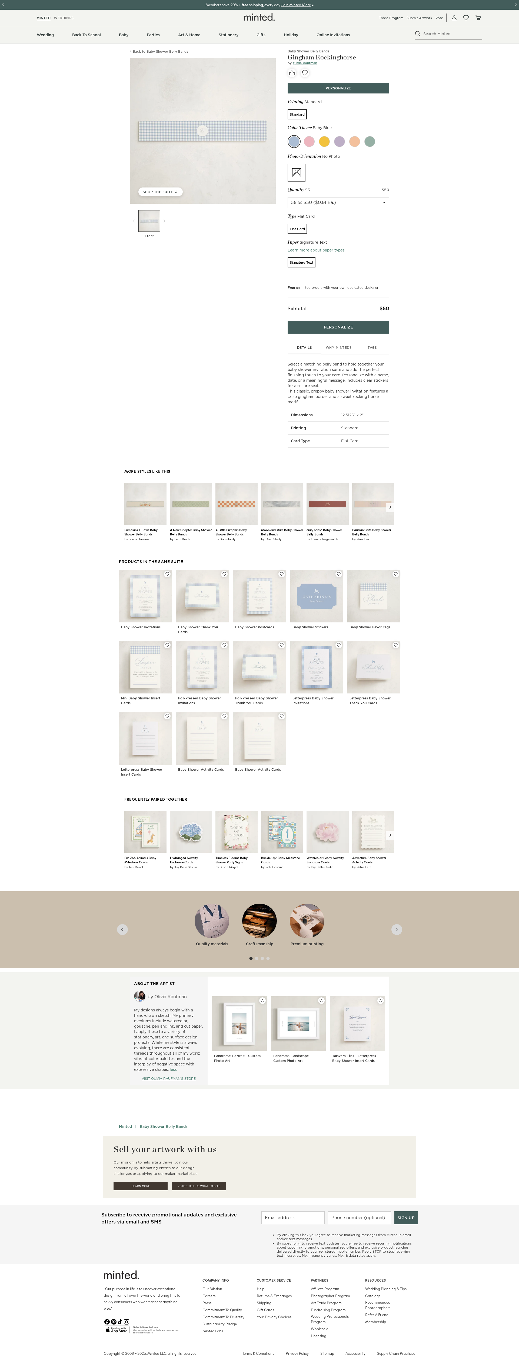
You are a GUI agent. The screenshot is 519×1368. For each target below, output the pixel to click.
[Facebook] (107, 1321)
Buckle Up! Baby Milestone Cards (280, 860)
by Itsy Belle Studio (183, 867)
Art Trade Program (326, 1302)
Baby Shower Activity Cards (201, 769)
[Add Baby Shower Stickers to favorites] (338, 574)
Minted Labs (212, 1330)
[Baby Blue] (294, 141)
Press (206, 1302)
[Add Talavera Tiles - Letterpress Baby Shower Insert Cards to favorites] (380, 1000)
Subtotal (297, 308)
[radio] (297, 114)
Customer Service (274, 1280)
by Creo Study (271, 539)
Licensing (318, 1335)
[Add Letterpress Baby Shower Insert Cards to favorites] (167, 716)
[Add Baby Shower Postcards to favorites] (281, 574)
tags (372, 348)
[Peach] (354, 141)
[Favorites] (466, 18)
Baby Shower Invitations (141, 627)
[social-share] (292, 73)
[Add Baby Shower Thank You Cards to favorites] (224, 574)
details (304, 348)
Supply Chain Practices (396, 1353)
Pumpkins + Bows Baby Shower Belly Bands (141, 532)
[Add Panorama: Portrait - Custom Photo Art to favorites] (262, 1000)
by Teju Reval (133, 867)
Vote (439, 18)
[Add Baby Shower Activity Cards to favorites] (224, 716)
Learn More (141, 1186)
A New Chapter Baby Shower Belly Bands (191, 532)
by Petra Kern (361, 867)
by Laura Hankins (136, 539)
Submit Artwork (419, 18)
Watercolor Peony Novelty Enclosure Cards (325, 860)
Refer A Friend (376, 1314)
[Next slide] (164, 221)
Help (260, 1288)
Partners (319, 1280)
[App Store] (116, 1332)
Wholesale (319, 1328)
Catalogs (372, 1295)
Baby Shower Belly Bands (164, 1126)
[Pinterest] (113, 1321)
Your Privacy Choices (274, 1316)
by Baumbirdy (225, 539)
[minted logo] (259, 17)
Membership (375, 1321)
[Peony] (309, 141)
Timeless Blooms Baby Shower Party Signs (231, 860)
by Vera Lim (360, 539)
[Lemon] (324, 141)
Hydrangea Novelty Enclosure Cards (184, 860)
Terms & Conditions (258, 1353)
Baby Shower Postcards (254, 627)
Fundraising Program (328, 1309)
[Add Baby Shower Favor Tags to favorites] (395, 574)
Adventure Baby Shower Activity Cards (369, 860)
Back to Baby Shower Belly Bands (160, 51)
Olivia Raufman (305, 63)
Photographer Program (330, 1295)
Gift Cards (265, 1309)
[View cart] (478, 18)
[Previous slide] (134, 221)
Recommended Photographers (377, 1305)
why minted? (338, 348)
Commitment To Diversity (223, 1316)
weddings (64, 18)
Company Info (215, 1280)
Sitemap (327, 1353)
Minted (125, 1126)
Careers (208, 1295)
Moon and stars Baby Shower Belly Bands (282, 532)
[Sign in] (454, 18)
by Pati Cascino (272, 867)
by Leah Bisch (179, 539)
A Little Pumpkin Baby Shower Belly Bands (231, 532)
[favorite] (305, 73)
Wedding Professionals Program (330, 1319)
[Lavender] (339, 141)
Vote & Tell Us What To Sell (199, 1186)
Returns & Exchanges (274, 1295)
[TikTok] (120, 1321)
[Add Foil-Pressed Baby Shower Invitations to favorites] (224, 645)
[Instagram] (126, 1321)
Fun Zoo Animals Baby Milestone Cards (140, 860)
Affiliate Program (325, 1288)
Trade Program (391, 18)
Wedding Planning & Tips (386, 1288)
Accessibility (355, 1353)
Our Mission (212, 1288)
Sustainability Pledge (219, 1323)
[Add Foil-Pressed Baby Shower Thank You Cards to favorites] (281, 645)
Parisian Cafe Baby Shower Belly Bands (371, 532)
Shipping (264, 1302)
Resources (375, 1280)
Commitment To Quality (222, 1309)
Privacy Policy (297, 1353)
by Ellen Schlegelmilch (322, 539)
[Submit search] (418, 34)
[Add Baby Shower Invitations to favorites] (167, 574)
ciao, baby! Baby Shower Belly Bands (324, 532)
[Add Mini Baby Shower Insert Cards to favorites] (167, 645)
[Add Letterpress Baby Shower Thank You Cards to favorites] (395, 645)
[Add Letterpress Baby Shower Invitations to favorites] (338, 645)
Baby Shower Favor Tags (370, 627)
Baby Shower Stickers (310, 627)
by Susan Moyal (226, 867)
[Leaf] (369, 141)
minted (44, 18)
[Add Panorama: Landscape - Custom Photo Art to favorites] (321, 1000)
